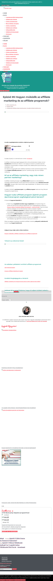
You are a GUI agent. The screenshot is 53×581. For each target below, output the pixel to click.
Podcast (6, 36)
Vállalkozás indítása (11, 27)
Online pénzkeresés (11, 21)
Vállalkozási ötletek (11, 19)
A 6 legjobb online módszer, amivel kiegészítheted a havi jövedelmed (19, 407)
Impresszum (4, 557)
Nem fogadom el (9, 579)
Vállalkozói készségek (12, 32)
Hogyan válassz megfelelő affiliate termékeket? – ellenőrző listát (23, 207)
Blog (5, 15)
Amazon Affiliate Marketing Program (14, 271)
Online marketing (11, 25)
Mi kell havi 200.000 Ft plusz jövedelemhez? (12, 367)
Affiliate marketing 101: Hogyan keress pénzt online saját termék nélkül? (22, 281)
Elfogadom (3, 579)
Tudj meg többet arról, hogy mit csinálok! (36, 321)
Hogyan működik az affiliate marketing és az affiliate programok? (21, 233)
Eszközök (6, 38)
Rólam (5, 40)
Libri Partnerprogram (10, 267)
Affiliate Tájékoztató (7, 561)
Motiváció (9, 34)
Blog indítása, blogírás (12, 23)
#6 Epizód (29, 158)
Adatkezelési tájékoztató (19, 579)
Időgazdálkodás (10, 30)
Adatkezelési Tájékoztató (5, 559)
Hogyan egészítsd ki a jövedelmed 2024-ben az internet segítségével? (19, 447)
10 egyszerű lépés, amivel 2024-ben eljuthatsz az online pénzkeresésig (19, 502)
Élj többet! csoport (4, 567)
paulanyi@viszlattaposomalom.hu (5, 563)
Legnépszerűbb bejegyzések (14, 17)
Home (5, 13)
